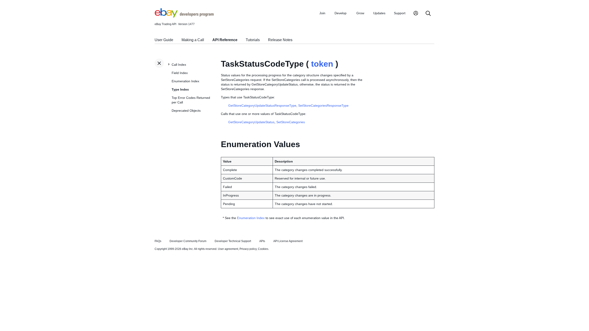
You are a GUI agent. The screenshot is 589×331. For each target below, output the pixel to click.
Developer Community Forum (188, 241)
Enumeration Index (185, 81)
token (322, 63)
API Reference (224, 40)
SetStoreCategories (290, 122)
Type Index (180, 89)
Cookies (263, 249)
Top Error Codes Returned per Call (191, 100)
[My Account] (415, 14)
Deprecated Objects (186, 110)
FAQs (158, 241)
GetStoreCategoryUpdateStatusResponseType (262, 105)
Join (322, 13)
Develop (340, 13)
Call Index (179, 64)
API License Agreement (288, 241)
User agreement (228, 249)
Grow (360, 13)
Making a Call (193, 40)
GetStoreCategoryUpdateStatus (251, 122)
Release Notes (280, 40)
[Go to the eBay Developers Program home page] (184, 16)
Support (399, 13)
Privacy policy (248, 249)
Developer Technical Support (233, 241)
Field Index (180, 73)
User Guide (164, 40)
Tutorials (253, 40)
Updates (379, 13)
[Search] (428, 14)
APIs (262, 241)
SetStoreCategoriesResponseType (323, 105)
